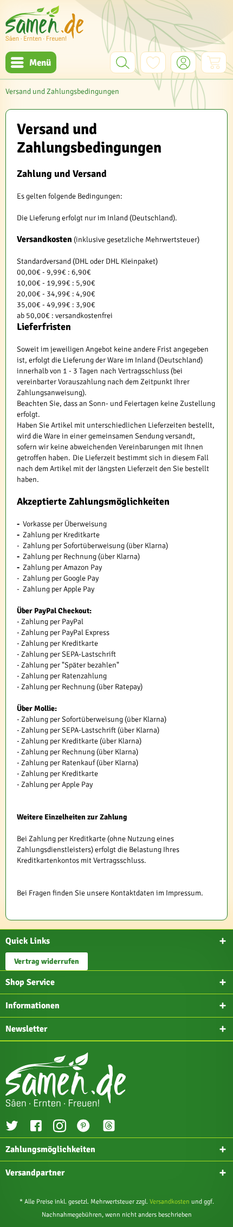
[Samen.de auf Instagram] (59, 1127)
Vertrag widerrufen (46, 961)
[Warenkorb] (213, 62)
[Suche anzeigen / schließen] (122, 62)
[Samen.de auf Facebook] (35, 1127)
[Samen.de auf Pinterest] (83, 1127)
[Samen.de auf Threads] (114, 1127)
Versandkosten (170, 1202)
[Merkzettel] (153, 62)
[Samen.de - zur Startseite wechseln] (44, 23)
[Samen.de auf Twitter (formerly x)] (11, 1127)
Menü (40, 62)
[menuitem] (31, 62)
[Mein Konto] (183, 62)
